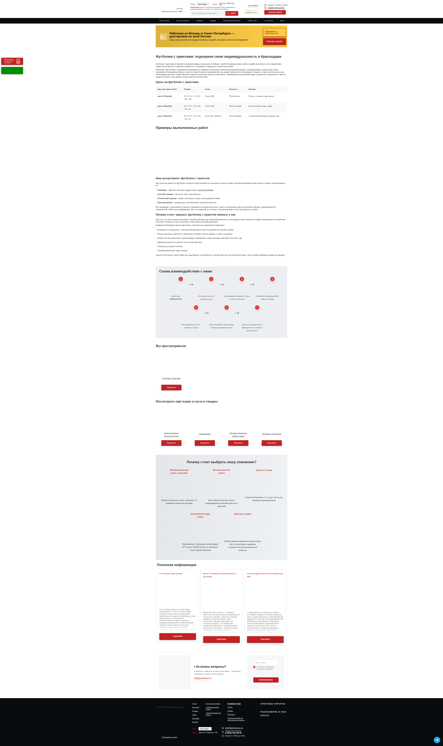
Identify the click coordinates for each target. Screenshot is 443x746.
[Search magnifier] (232, 13)
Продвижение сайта (169, 737)
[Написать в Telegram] (437, 740)
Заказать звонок (275, 12)
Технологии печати (231, 21)
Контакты (269, 21)
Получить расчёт (274, 41)
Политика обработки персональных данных (236, 719)
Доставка (195, 718)
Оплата (195, 722)
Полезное (231, 714)
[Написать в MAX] (437, 732)
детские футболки (205, 190)
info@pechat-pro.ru (206, 299)
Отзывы (195, 711)
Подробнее (171, 387)
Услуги (229, 707)
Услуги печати (182, 21)
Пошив (213, 21)
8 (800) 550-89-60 (276, 8)
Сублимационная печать (212, 708)
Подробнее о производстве (271, 32)
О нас (194, 704)
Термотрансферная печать (213, 714)
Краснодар (202, 4)
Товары (199, 21)
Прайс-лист (252, 21)
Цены (194, 715)
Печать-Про (164, 21)
